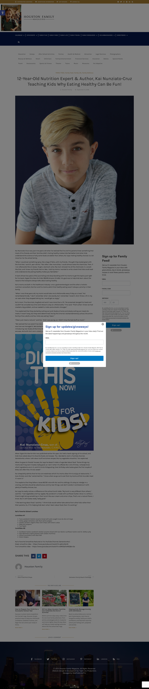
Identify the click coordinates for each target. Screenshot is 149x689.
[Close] (102, 324)
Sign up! (74, 358)
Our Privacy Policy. (66, 352)
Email (47, 338)
